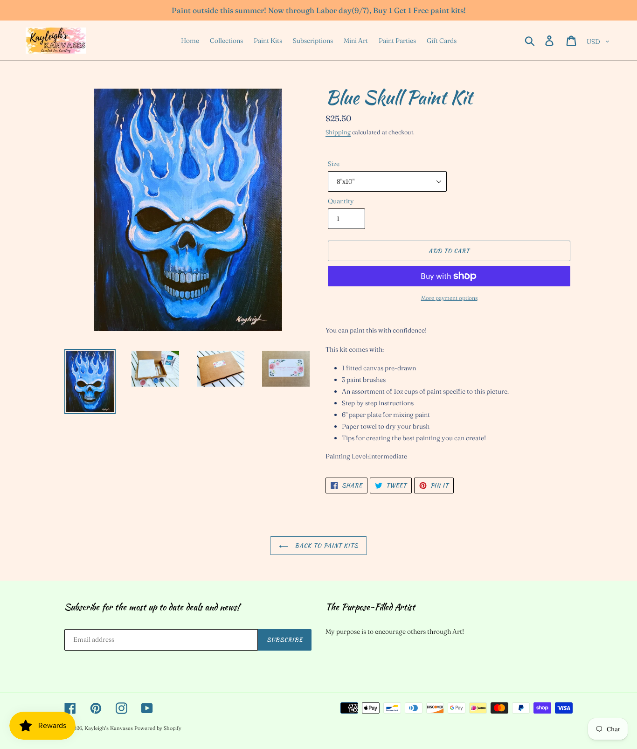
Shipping (338, 132)
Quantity (341, 201)
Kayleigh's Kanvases (108, 728)
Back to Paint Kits (325, 545)
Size (333, 164)
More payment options (449, 297)
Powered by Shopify (157, 728)
